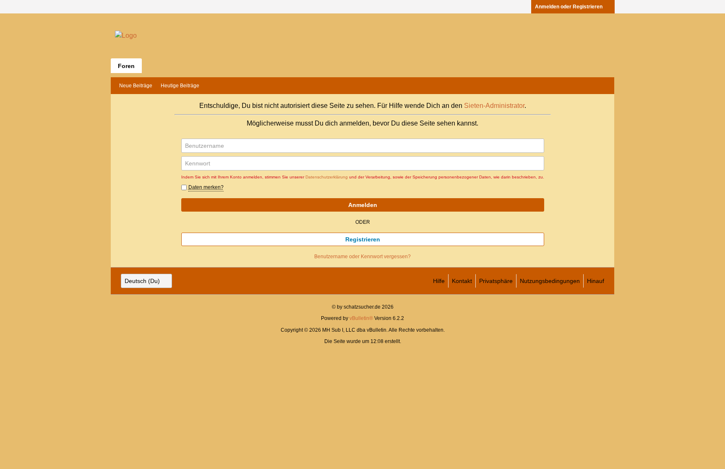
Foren (126, 66)
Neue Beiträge (135, 86)
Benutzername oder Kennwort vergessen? (362, 256)
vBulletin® (361, 318)
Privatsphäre (496, 281)
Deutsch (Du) (142, 281)
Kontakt (462, 281)
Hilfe (439, 281)
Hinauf (595, 281)
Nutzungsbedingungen (550, 281)
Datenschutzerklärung (326, 177)
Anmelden (362, 205)
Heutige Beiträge (180, 86)
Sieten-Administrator (494, 105)
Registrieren (362, 239)
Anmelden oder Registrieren (568, 7)
